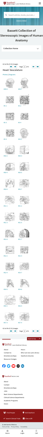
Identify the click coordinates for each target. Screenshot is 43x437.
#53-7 (20, 272)
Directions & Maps (10, 356)
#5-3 (5, 122)
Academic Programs (11, 400)
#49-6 (6, 89)
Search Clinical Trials (13, 418)
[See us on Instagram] (18, 366)
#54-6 (20, 289)
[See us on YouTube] (13, 366)
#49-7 (20, 89)
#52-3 (20, 256)
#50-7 (20, 189)
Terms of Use (5, 427)
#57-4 (20, 323)
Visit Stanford (29, 413)
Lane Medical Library (23, 4)
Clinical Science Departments (14, 397)
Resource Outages (10, 359)
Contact (6, 385)
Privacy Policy (15, 427)
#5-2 (19, 106)
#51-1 (6, 206)
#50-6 (6, 189)
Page (21, 67)
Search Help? (21, 20)
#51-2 (20, 206)
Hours (23, 349)
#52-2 (6, 256)
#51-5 (20, 222)
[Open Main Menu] (40, 3)
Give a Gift (28, 418)
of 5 (27, 67)
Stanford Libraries (27, 356)
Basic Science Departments (13, 394)
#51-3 (6, 222)
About (6, 349)
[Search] (6, 15)
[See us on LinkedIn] (22, 366)
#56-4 (20, 306)
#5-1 (5, 106)
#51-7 (20, 239)
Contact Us (7, 353)
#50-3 (20, 156)
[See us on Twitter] (8, 366)
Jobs (5, 391)
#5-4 (19, 122)
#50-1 (20, 139)
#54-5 (6, 289)
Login (22, 433)
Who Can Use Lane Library (30, 353)
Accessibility (24, 427)
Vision (6, 404)
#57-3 (6, 323)
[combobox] (21, 15)
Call (36, 433)
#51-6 (6, 239)
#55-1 (6, 306)
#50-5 (20, 172)
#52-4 (6, 272)
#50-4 (6, 172)
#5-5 (5, 139)
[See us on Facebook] (4, 366)
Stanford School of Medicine (23, 377)
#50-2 (6, 156)
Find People (10, 413)
